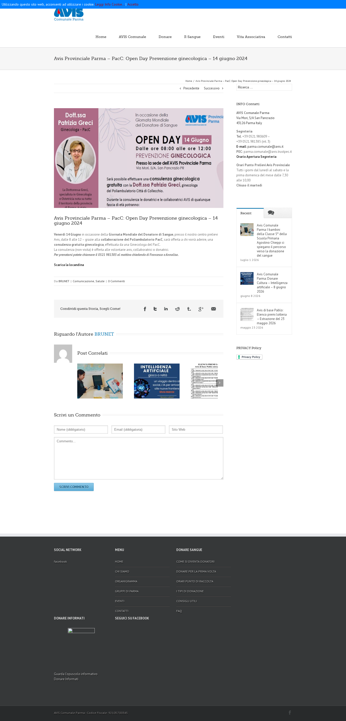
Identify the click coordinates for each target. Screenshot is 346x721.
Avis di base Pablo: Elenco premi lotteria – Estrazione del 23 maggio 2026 (272, 316)
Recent (246, 213)
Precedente (191, 88)
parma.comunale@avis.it (259, 146)
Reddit (177, 309)
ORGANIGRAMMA (126, 581)
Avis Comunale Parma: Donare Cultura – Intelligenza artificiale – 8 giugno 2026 (272, 283)
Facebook (145, 309)
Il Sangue (192, 37)
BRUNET (64, 281)
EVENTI (119, 601)
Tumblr (189, 309)
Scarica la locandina (69, 265)
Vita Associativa (251, 37)
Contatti (285, 37)
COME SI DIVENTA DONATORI (195, 561)
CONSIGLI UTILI (186, 601)
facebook (60, 561)
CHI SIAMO (122, 571)
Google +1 (201, 309)
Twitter (155, 309)
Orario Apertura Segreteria (256, 157)
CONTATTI (121, 611)
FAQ (179, 611)
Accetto (133, 4)
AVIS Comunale (132, 37)
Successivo (212, 88)
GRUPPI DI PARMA (127, 591)
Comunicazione (83, 281)
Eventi (218, 37)
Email (213, 309)
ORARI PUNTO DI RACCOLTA (194, 581)
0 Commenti (116, 281)
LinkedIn (166, 309)
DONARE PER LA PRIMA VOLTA (196, 571)
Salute (100, 281)
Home (100, 37)
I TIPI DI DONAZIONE (190, 591)
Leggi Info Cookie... (110, 4)
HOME (119, 561)
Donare (165, 37)
